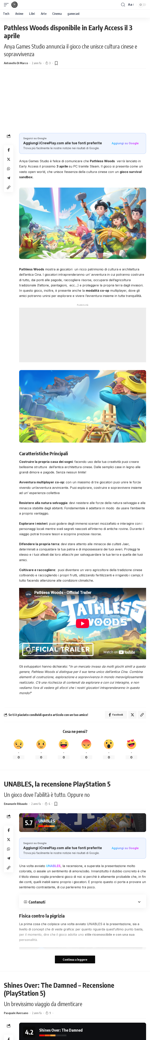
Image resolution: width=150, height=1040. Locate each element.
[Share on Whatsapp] (8, 168)
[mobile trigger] (7, 4)
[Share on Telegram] (8, 178)
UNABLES (53, 866)
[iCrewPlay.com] (14, 4)
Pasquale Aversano (16, 1013)
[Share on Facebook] (8, 150)
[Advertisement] (75, 100)
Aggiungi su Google (125, 143)
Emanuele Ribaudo (15, 803)
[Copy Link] (8, 187)
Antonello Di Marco (16, 63)
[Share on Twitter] (8, 159)
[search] (123, 4)
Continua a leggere (75, 959)
